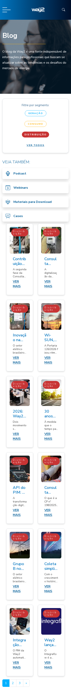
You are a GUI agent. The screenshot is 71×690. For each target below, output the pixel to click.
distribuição (35, 134)
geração (35, 113)
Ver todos (35, 145)
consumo (35, 123)
